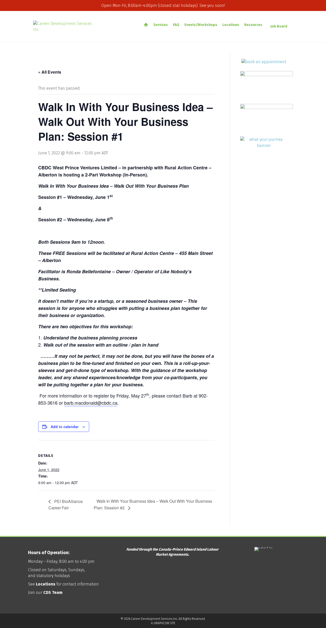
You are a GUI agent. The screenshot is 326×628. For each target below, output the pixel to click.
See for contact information (63, 584)
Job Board (278, 26)
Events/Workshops (200, 25)
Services (160, 25)
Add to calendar (64, 426)
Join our (45, 592)
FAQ (176, 25)
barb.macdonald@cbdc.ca (90, 402)
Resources (253, 25)
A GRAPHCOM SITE (163, 623)
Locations (230, 25)
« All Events (49, 72)
